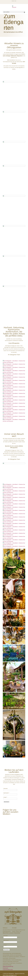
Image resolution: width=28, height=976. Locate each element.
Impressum (5, 968)
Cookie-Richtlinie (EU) (8, 969)
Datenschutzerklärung (8, 966)
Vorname (5, 788)
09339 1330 (7, 864)
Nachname (6, 792)
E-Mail (5, 797)
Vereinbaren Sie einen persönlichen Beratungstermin (12, 859)
